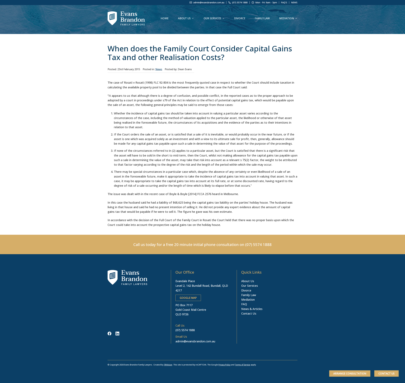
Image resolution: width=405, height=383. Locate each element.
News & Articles (251, 309)
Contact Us (386, 373)
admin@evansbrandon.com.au (195, 341)
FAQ (244, 304)
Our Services (212, 18)
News (294, 2)
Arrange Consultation (349, 373)
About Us (184, 18)
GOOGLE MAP (188, 298)
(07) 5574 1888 (258, 244)
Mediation (286, 18)
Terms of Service (242, 364)
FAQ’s (284, 2)
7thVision (168, 364)
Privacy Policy (224, 364)
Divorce (239, 18)
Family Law (262, 18)
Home (164, 18)
